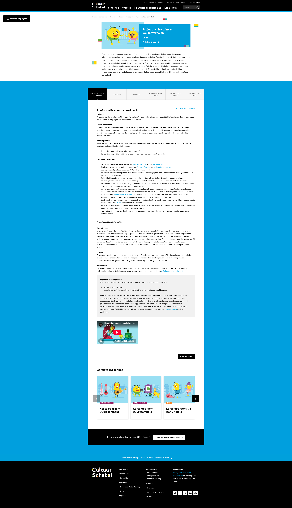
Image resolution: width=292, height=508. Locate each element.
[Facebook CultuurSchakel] (180, 493)
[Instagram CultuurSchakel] (185, 493)
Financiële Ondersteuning (130, 487)
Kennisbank (170, 7)
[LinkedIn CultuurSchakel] (190, 493)
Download (182, 108)
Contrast (192, 3)
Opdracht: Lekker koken (155, 94)
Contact (150, 484)
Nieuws (160, 3)
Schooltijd (113, 7)
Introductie (116, 95)
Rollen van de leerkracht (173, 271)
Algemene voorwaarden (156, 492)
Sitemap (150, 497)
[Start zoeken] (198, 8)
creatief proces (144, 167)
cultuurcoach (171, 309)
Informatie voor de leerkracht (97, 94)
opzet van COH (140, 164)
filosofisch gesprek (163, 167)
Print (193, 108)
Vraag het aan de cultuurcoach (168, 437)
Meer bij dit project (18, 19)
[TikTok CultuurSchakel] (175, 493)
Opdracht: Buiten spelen (175, 94)
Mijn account (181, 3)
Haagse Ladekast (116, 17)
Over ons (150, 488)
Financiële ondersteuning (147, 7)
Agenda (169, 3)
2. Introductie (186, 356)
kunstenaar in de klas (123, 194)
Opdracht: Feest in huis (194, 94)
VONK (119, 203)
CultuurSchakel (148, 3)
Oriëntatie (136, 95)
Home (94, 17)
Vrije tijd (126, 7)
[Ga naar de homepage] (98, 6)
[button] (96, 398)
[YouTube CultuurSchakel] (195, 493)
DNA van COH (159, 164)
